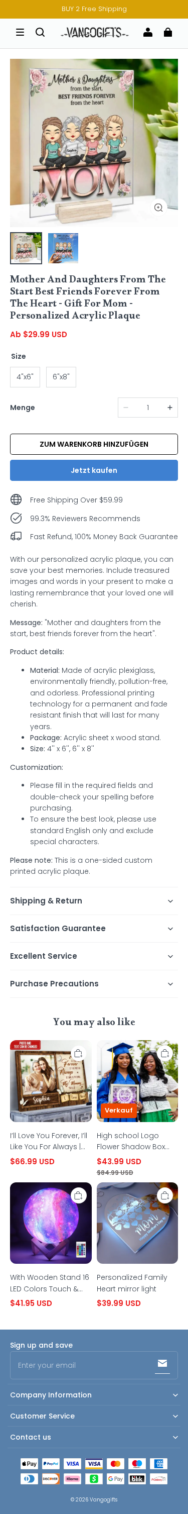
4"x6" (25, 377)
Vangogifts (103, 1499)
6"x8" (61, 377)
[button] (20, 32)
